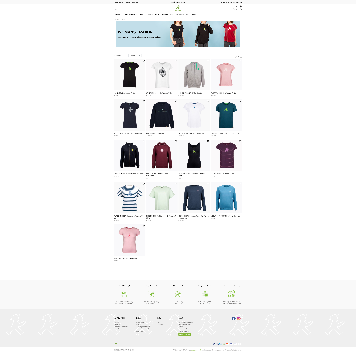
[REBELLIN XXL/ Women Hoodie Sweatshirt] (162, 155)
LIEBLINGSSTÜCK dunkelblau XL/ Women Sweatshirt (193, 217)
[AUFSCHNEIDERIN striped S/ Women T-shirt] (129, 197)
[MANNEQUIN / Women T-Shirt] (129, 74)
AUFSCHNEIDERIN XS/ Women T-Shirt (128, 133)
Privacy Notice (183, 329)
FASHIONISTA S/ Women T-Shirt (222, 174)
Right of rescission (184, 324)
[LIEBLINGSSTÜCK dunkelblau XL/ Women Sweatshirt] (194, 197)
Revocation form (184, 334)
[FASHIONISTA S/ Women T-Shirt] (226, 155)
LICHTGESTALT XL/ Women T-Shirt (191, 133)
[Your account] (233, 9)
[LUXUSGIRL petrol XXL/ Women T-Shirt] (226, 115)
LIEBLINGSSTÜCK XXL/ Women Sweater (226, 216)
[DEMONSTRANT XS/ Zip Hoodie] (194, 74)
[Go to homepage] (178, 8)
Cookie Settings (183, 331)
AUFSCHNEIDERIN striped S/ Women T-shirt (128, 217)
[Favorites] (237, 10)
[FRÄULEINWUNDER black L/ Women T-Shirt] (194, 155)
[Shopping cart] (240, 9)
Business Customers (121, 327)
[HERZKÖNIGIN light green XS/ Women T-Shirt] (162, 197)
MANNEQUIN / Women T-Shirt (125, 93)
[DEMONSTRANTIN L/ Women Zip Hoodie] (129, 155)
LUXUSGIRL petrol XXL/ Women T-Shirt (225, 133)
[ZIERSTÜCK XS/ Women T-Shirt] (129, 240)
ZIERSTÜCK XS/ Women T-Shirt (125, 258)
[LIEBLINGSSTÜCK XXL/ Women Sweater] (226, 197)
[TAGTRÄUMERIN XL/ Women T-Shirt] (226, 74)
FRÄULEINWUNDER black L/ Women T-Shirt (192, 175)
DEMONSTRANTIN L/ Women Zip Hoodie (129, 174)
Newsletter (118, 329)
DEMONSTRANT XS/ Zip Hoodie (190, 93)
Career (116, 322)
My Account (140, 322)
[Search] (117, 9)
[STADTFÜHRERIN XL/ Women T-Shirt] (162, 74)
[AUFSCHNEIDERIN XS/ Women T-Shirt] (129, 115)
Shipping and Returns (143, 327)
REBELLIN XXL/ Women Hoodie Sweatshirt (157, 175)
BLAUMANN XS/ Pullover (155, 133)
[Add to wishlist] (142, 61)
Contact (160, 324)
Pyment (138, 324)
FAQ (158, 322)
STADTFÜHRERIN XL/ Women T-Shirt (159, 93)
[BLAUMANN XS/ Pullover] (162, 115)
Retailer (117, 324)
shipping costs (196, 350)
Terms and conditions (185, 322)
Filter (240, 57)
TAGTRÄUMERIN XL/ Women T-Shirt (224, 93)
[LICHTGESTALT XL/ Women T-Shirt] (194, 115)
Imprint (180, 327)
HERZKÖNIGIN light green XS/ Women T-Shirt (161, 217)
